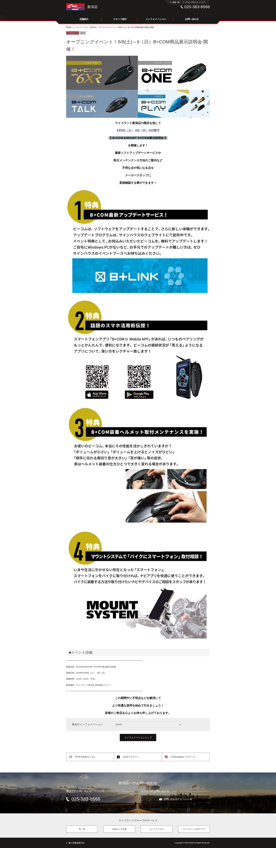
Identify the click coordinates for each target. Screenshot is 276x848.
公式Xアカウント (131, 757)
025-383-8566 (197, 7)
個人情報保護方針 (76, 843)
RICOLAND (75, 6)
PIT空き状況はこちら (85, 757)
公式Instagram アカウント (183, 757)
